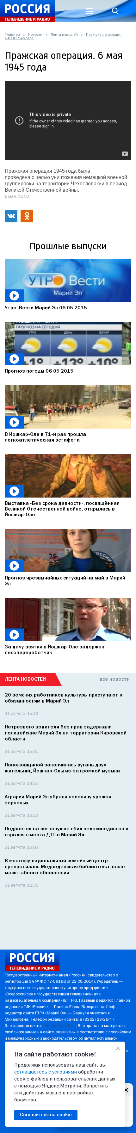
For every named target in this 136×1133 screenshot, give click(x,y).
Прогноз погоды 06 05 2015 (39, 371)
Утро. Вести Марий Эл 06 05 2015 (46, 308)
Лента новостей (64, 34)
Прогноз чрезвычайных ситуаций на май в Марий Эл (65, 581)
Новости (35, 34)
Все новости (115, 679)
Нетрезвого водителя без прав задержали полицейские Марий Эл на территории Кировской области (66, 733)
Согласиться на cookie (46, 1115)
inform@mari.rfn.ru (59, 1026)
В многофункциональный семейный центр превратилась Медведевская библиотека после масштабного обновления (65, 867)
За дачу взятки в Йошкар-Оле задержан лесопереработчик (54, 650)
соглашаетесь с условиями (45, 1072)
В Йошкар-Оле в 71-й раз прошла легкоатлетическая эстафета (45, 437)
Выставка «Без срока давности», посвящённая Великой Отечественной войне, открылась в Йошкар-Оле (62, 509)
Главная (12, 34)
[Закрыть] (118, 1048)
